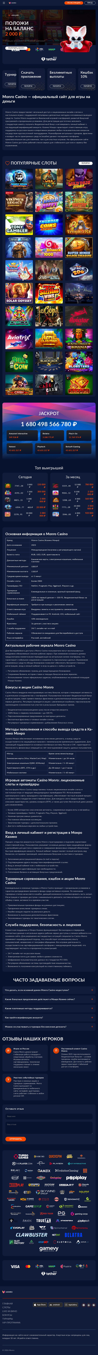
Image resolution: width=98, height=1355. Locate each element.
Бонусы (7, 1315)
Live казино (9, 1311)
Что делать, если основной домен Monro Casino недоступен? (37, 990)
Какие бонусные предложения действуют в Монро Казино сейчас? (40, 999)
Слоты (6, 1308)
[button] (3, 2)
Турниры (7, 1319)
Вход (90, 3)
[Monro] (12, 2)
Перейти (12, 84)
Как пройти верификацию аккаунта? (24, 1018)
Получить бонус (16, 48)
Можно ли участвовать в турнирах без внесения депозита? (35, 1027)
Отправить (16, 1139)
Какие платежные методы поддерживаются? (28, 1009)
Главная (7, 1304)
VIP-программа (11, 1323)
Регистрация (73, 3)
